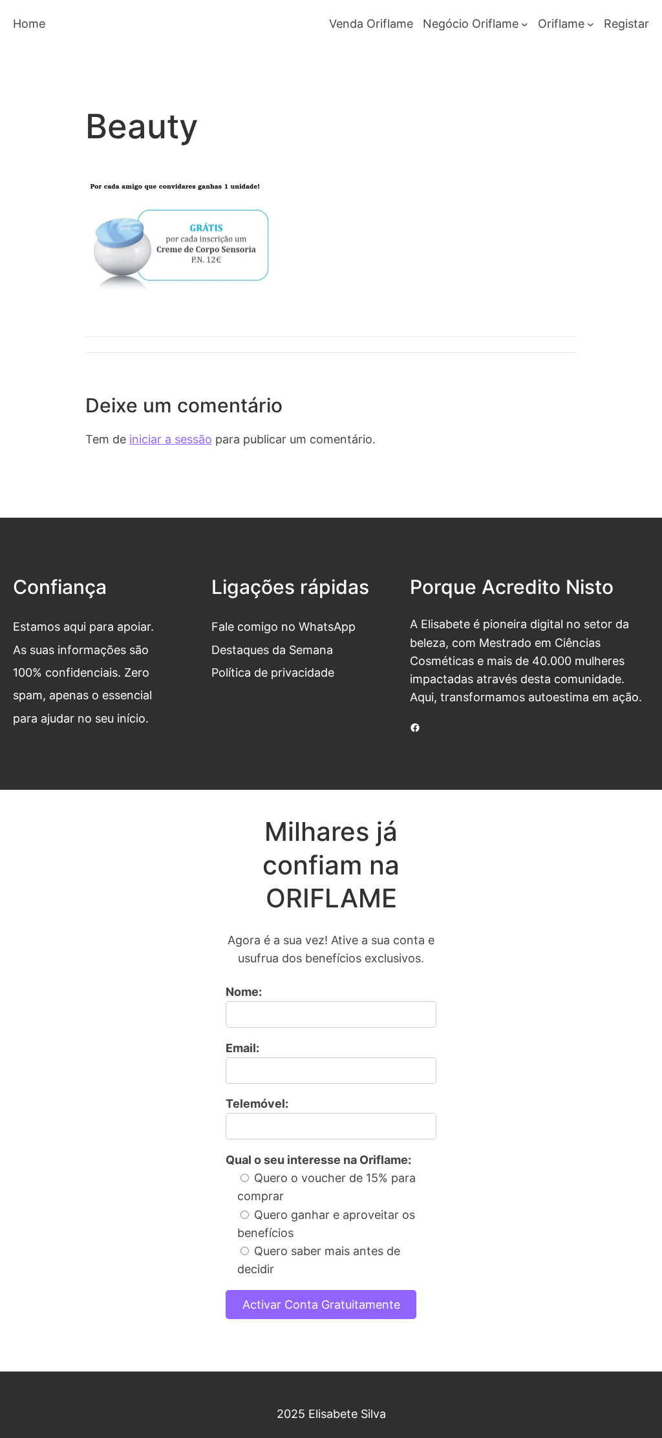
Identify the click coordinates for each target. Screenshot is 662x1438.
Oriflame (561, 23)
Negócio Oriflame (470, 23)
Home (29, 23)
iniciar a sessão (170, 439)
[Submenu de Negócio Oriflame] (524, 24)
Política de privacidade (272, 672)
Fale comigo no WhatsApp (283, 626)
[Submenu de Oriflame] (590, 24)
